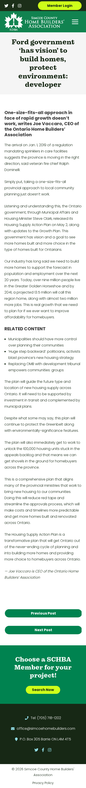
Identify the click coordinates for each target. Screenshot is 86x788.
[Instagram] (20, 6)
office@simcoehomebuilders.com (46, 728)
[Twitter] (6, 6)
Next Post (43, 629)
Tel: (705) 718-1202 (46, 717)
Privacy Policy (43, 782)
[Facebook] (13, 6)
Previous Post (43, 613)
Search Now (43, 689)
